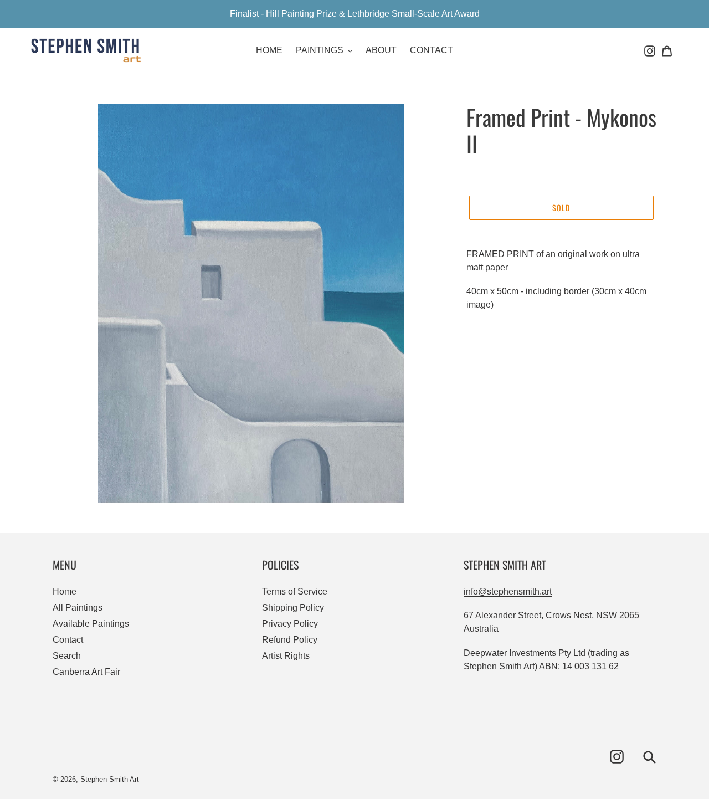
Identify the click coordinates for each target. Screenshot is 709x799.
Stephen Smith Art (109, 779)
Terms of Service (294, 591)
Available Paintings (91, 623)
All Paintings (77, 607)
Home (64, 591)
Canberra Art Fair (86, 672)
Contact (68, 639)
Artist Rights (286, 655)
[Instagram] (649, 50)
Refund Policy (289, 639)
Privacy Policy (290, 623)
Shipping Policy (293, 607)
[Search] (641, 50)
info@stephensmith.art (508, 591)
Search (67, 655)
